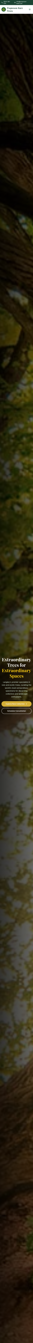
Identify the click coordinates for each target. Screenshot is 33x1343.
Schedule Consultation (16, 711)
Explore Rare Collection (15, 704)
